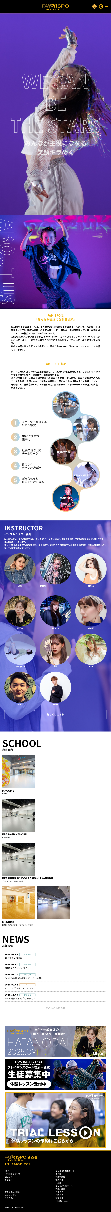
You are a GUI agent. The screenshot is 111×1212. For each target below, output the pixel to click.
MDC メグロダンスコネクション (21, 988)
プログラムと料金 (12, 1192)
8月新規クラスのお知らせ (17, 968)
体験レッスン (10, 1195)
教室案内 (8, 1180)
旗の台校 (59, 1180)
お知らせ (59, 1192)
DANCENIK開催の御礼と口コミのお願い (24, 978)
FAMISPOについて (12, 1174)
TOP (7, 1171)
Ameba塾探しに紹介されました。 (21, 998)
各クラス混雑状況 (13, 958)
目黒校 (58, 1183)
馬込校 (58, 1174)
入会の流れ (9, 1198)
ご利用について (62, 1201)
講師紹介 (8, 1177)
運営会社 (59, 1198)
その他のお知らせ (55, 1008)
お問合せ (59, 1195)
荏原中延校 (60, 1177)
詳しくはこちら (55, 714)
